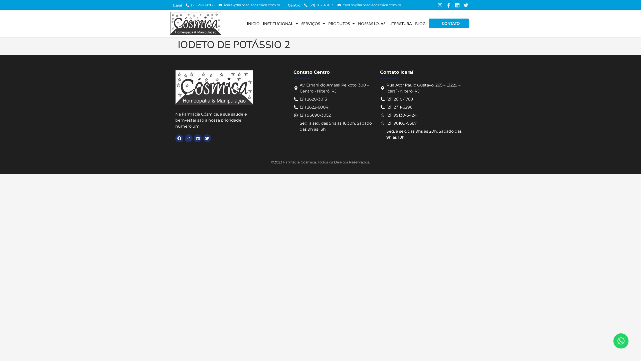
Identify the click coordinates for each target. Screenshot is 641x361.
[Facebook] (179, 138)
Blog (420, 23)
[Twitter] (465, 5)
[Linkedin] (457, 5)
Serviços (310, 23)
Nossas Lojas (371, 23)
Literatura (400, 23)
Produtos (339, 23)
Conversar (627, 341)
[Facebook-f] (448, 5)
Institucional (278, 23)
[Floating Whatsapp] (620, 340)
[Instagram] (440, 5)
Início (253, 23)
